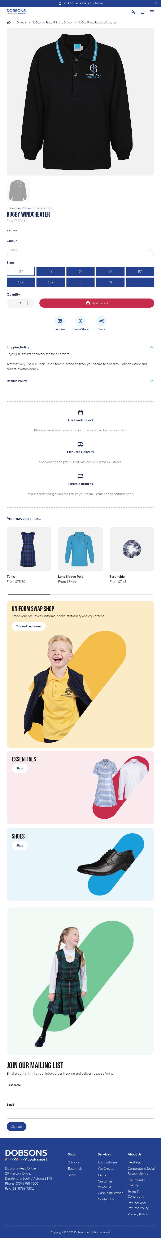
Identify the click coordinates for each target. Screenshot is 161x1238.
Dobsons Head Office (20, 1168)
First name (14, 1085)
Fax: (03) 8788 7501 (19, 1188)
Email (10, 1104)
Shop (19, 768)
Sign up (16, 1126)
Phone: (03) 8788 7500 (21, 1183)
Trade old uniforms (28, 626)
